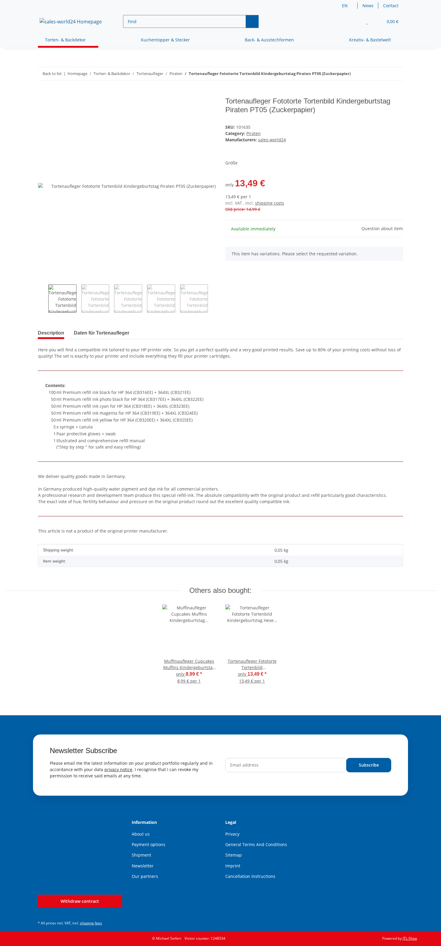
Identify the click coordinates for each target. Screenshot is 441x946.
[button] (355, 21)
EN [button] (345, 5)
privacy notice (118, 769)
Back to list (52, 73)
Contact (390, 5)
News (368, 5)
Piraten (253, 133)
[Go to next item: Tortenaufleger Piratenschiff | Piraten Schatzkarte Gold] (396, 73)
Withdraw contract (80, 901)
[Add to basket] (42, 93)
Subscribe (369, 765)
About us (141, 834)
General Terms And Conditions (256, 844)
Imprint (232, 866)
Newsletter (143, 866)
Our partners (145, 876)
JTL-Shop (410, 938)
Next (213, 298)
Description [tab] (51, 332)
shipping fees (91, 923)
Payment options (148, 844)
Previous (43, 298)
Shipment (141, 855)
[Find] (252, 21)
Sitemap (233, 855)
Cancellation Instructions (250, 876)
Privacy (232, 834)
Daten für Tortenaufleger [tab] (101, 332)
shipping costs (269, 203)
